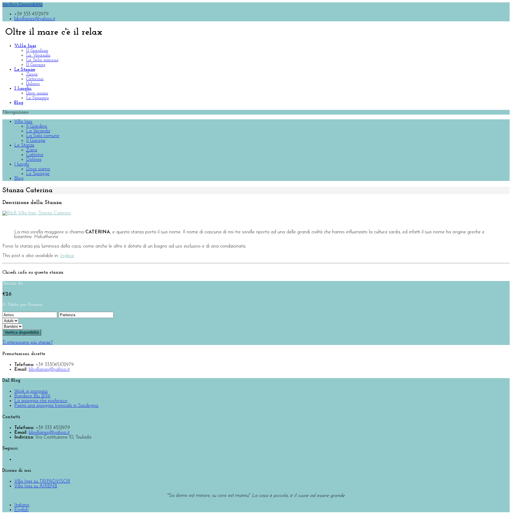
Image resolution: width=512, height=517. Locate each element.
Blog (18, 178)
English (21, 510)
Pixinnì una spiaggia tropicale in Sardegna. (56, 405)
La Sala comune (42, 60)
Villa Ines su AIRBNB (35, 486)
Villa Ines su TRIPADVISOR (42, 481)
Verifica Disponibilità (22, 4)
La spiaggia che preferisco (40, 401)
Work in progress (31, 391)
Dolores (33, 83)
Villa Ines (23, 121)
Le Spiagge (37, 98)
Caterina (35, 79)
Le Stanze (24, 145)
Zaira (32, 74)
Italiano (21, 505)
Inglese (67, 255)
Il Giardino (37, 50)
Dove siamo (37, 93)
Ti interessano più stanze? (27, 342)
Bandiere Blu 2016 (32, 396)
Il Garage (35, 64)
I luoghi (21, 164)
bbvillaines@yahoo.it (34, 19)
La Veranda (38, 55)
